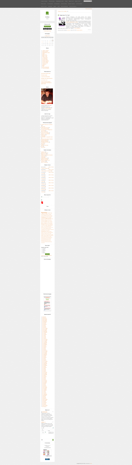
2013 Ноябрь (44, 362)
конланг (48, 212)
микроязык (47, 217)
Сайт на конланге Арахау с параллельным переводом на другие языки (46, 82)
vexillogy (42, 229)
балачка (44, 225)
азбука (45, 240)
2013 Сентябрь (44, 361)
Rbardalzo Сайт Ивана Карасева (46, 78)
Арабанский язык (44, 158)
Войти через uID (47, 26)
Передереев (43, 217)
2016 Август (44, 385)
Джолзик (45, 235)
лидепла (45, 233)
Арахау (44, 212)
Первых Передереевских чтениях (72, 22)
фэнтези (42, 236)
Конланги (43, 126)
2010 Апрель (44, 324)
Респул (42, 173)
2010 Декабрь (44, 331)
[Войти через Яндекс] (47, 29)
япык (44, 219)
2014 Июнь (44, 369)
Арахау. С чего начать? (45, 133)
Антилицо (46, 224)
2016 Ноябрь (44, 388)
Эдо (47, 223)
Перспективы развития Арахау (46, 138)
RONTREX (43, 186)
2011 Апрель (44, 334)
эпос (50, 219)
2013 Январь (44, 355)
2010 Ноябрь (44, 330)
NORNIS (42, 191)
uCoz (91, 463)
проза (49, 235)
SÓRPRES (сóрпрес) (44, 168)
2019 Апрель (44, 402)
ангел (50, 217)
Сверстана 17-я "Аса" (65, 15)
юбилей (50, 226)
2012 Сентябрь (44, 350)
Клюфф (46, 220)
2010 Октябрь (44, 329)
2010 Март (44, 323)
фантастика (48, 218)
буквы (49, 241)
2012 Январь (44, 343)
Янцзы (42, 144)
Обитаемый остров (44, 216)
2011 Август (44, 338)
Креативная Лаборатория (45, 73)
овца (44, 228)
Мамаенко (47, 214)
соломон (44, 232)
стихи (46, 230)
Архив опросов (48, 255)
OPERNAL (43, 184)
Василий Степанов (49, 215)
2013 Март (44, 356)
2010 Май (44, 325)
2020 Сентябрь (44, 405)
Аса (44, 218)
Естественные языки (45, 128)
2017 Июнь (44, 392)
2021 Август (44, 406)
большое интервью (47, 108)
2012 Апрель (44, 346)
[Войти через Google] (49, 29)
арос (46, 232)
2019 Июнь (44, 403)
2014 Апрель (44, 367)
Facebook (48, 230)
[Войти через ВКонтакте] (44, 29)
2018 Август (44, 398)
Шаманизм (45, 236)
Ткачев (49, 225)
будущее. (42, 235)
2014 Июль (44, 370)
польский (42, 241)
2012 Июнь (44, 348)
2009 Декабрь (44, 321)
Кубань (46, 225)
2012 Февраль (44, 344)
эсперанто (45, 215)
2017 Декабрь (44, 394)
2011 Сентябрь (44, 339)
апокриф (50, 231)
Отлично (44, 248)
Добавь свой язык (44, 141)
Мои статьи (51, 166)
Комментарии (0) (79, 30)
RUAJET (42, 181)
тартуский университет (49, 237)
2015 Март (44, 375)
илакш (52, 218)
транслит (42, 240)
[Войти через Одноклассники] (51, 29)
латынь (47, 240)
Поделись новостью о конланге (46, 124)
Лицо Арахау (50, 223)
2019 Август (44, 404)
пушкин (42, 226)
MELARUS (43, 189)
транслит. (49, 239)
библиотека (43, 227)
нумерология (43, 234)
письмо (42, 215)
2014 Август (44, 371)
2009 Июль (44, 316)
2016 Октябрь (44, 387)
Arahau (48, 235)
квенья (48, 216)
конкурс (45, 223)
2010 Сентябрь (44, 328)
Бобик (50, 233)
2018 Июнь (44, 397)
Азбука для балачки (44, 127)
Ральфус (42, 178)
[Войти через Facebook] (45, 29)
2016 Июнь (44, 384)
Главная (59, 11)
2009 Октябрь (44, 318)
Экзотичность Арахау (45, 132)
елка (47, 238)
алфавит (50, 214)
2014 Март (44, 366)
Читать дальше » (77, 28)
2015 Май (44, 377)
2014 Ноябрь (44, 373)
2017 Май (44, 391)
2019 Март (44, 401)
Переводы (43, 135)
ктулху (50, 216)
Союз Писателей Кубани (45, 76)
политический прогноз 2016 (49, 234)
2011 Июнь (44, 336)
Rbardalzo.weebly (44, 75)
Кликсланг (43, 151)
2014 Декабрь (44, 374)
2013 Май (44, 358)
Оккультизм (52, 229)
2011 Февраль (44, 332)
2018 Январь (44, 395)
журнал (49, 229)
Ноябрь (65, 11)
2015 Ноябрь (44, 381)
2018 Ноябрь (44, 400)
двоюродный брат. (50, 232)
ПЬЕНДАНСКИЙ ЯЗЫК (45, 142)
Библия (42, 232)
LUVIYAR (42, 176)
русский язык (46, 241)
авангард (51, 225)
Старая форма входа (47, 30)
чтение (45, 226)
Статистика (47, 228)
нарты (46, 219)
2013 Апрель (44, 357)
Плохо (43, 251)
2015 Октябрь (44, 380)
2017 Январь (44, 389)
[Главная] (47, 14)
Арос (42, 146)
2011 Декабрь (44, 342)
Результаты (43, 255)
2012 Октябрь (44, 351)
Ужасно (43, 252)
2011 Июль (44, 337)
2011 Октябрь (44, 340)
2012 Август (44, 349)
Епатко (49, 224)
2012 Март (44, 345)
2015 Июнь (44, 378)
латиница (49, 238)
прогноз (52, 235)
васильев (51, 224)
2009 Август (44, 317)
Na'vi (51, 216)
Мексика (48, 236)
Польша (49, 240)
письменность (43, 214)
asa (42, 223)
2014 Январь (44, 364)
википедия (42, 224)
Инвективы (43, 134)
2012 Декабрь (44, 354)
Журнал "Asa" (43, 153)
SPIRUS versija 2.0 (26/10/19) (46, 170)
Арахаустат (42, 233)
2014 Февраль (44, 365)
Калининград (43, 230)
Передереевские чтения (45, 231)
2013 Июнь (44, 359)
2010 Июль (44, 327)
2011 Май (44, 335)
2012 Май (44, 347)
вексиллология (46, 229)
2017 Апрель (44, 390)
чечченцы (48, 219)
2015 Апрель (44, 376)
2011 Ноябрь (44, 341)
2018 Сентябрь (44, 399)
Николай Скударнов (44, 238)
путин (42, 219)
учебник (45, 221)
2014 (62, 11)
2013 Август (44, 360)
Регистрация (87, 8)
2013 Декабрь (44, 363)
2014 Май (44, 368)
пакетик (42, 218)
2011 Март (44, 333)
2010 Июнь (44, 326)
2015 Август (44, 379)
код (43, 223)
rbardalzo (68, 30)
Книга (44, 237)
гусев (42, 225)
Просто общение (44, 131)
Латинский (42, 239)
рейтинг (50, 228)
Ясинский (47, 226)
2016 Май (44, 383)
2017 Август (44, 393)
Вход (91, 8)
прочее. (48, 233)
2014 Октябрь (44, 372)
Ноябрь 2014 (47, 35)
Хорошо (43, 249)
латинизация (46, 239)
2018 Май (44, 396)
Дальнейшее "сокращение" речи (47, 136)
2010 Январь (44, 322)
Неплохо (44, 250)
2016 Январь (44, 382)
